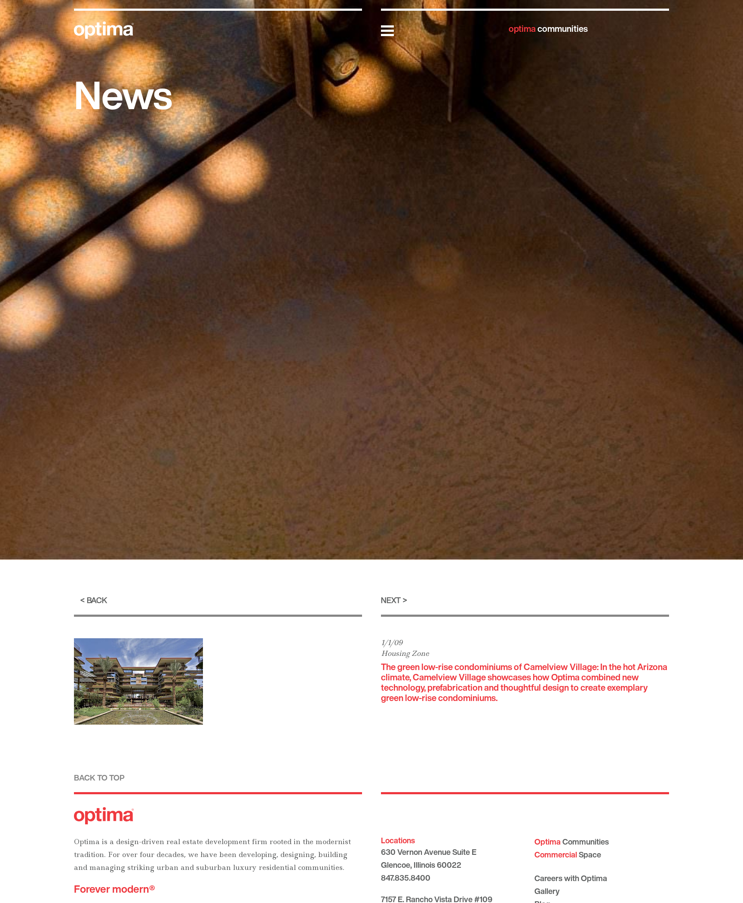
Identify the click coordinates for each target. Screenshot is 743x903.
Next (391, 600)
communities (548, 28)
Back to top (99, 777)
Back (97, 600)
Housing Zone (405, 653)
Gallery (546, 891)
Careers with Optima (570, 878)
